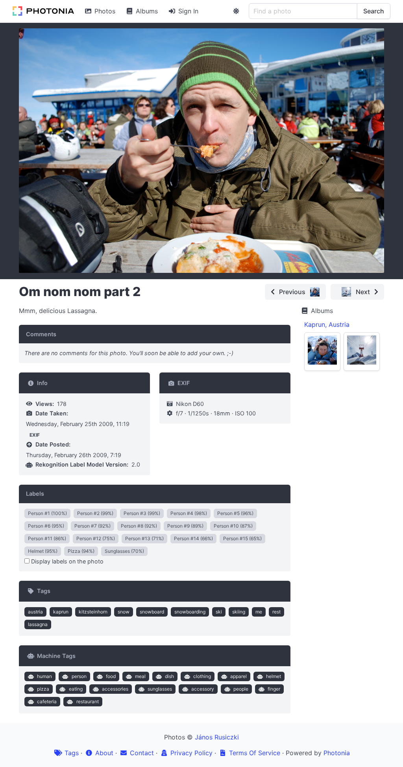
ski (219, 612)
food (111, 676)
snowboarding (189, 612)
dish (169, 676)
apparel (238, 676)
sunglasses (160, 689)
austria (35, 612)
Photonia (337, 753)
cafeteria (47, 701)
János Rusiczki (217, 737)
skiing (238, 612)
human (44, 676)
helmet (273, 676)
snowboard (152, 612)
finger (274, 689)
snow (123, 612)
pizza (43, 689)
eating (76, 689)
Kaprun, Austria (326, 324)
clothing (202, 676)
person (79, 676)
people (240, 689)
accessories (115, 689)
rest (276, 612)
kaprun (60, 612)
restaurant (87, 701)
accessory (202, 689)
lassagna (38, 624)
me (258, 612)
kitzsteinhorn (93, 612)
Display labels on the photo (67, 561)
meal (140, 676)
